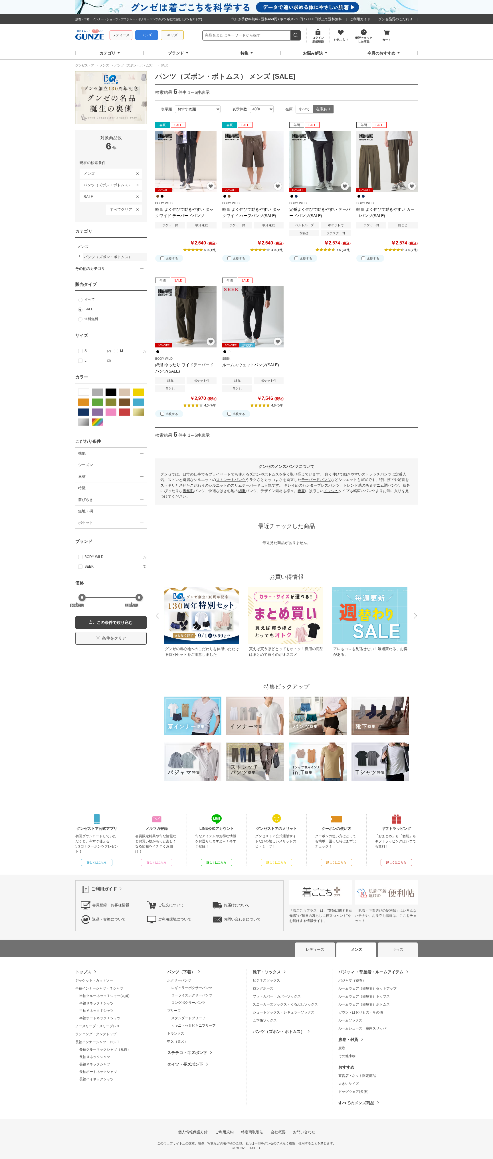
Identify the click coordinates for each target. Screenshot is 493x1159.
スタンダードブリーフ (188, 1018)
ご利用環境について (174, 919)
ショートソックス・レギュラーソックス (283, 1012)
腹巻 (341, 1048)
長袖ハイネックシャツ (96, 1079)
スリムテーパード (245, 485)
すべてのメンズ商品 (356, 1103)
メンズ (147, 35)
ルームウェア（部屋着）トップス (364, 996)
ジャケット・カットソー (94, 980)
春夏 (301, 491)
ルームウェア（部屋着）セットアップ (367, 988)
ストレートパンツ (231, 480)
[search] (296, 35)
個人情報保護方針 (193, 1132)
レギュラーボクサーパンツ (191, 988)
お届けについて (237, 905)
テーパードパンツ (316, 480)
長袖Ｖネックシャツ (94, 1064)
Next (416, 616)
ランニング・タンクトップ (95, 1034)
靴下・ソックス (267, 972)
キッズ (172, 35)
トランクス (175, 1033)
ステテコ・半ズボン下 (187, 1052)
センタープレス (315, 485)
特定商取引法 (252, 1132)
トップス (83, 972)
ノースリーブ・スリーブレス (97, 1026)
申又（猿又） (177, 1041)
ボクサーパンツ (179, 980)
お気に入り (210, 186)
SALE (86, 195)
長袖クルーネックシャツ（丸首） (105, 1049)
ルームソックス (350, 1020)
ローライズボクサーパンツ (191, 995)
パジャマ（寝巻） (352, 980)
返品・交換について (109, 919)
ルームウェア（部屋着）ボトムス (364, 1004)
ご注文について (171, 905)
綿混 (242, 491)
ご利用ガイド (360, 19)
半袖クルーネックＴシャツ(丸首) (104, 996)
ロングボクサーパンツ (188, 1003)
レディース (121, 35)
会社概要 (278, 1132)
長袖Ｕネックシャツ (94, 1057)
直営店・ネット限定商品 (357, 1076)
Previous (157, 616)
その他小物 (346, 1056)
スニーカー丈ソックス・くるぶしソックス (285, 1004)
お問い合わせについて (242, 919)
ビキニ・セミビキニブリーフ (193, 1025)
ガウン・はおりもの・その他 (360, 1012)
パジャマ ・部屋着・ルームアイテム (370, 972)
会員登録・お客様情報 (110, 905)
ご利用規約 (224, 1132)
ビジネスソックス (266, 980)
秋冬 (406, 485)
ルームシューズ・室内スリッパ (362, 1028)
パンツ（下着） (181, 972)
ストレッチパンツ (376, 474)
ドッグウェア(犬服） (354, 1092)
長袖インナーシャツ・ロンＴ (97, 1042)
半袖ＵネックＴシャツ (96, 1003)
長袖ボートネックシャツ (98, 1072)
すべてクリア (121, 209)
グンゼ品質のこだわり (395, 19)
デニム (378, 485)
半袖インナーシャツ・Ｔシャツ (99, 988)
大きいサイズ (348, 1084)
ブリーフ (174, 1011)
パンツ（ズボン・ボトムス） (106, 184)
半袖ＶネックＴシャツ (96, 1011)
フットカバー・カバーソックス (277, 996)
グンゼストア (89, 35)
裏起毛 (188, 491)
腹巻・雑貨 (348, 1039)
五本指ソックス (265, 1020)
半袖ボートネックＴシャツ (99, 1018)
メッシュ (331, 491)
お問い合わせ (304, 1132)
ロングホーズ (263, 988)
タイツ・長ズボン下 (185, 1064)
